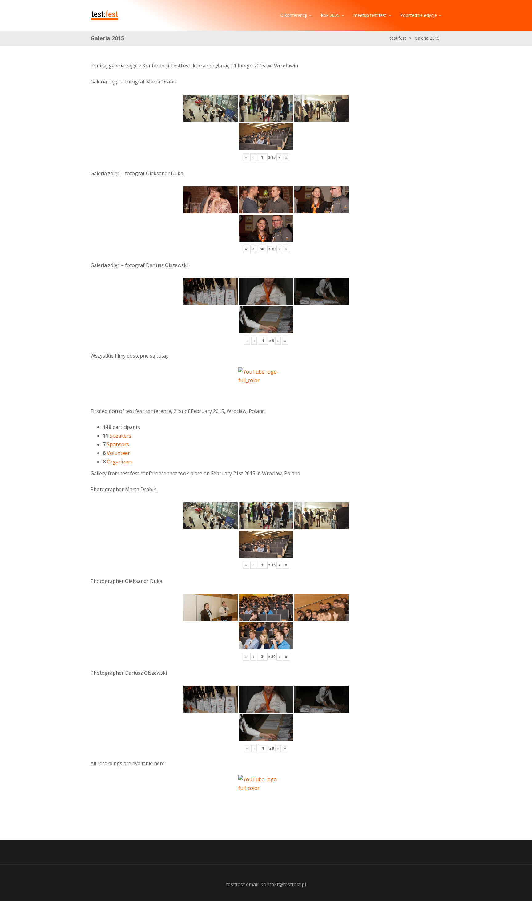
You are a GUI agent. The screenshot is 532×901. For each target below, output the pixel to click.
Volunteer (118, 453)
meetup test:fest (369, 15)
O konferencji (293, 15)
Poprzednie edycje (418, 15)
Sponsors (118, 444)
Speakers (120, 435)
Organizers (120, 461)
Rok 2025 (330, 15)
